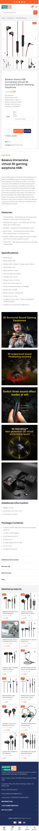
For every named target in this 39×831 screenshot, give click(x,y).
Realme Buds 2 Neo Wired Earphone (8, 696)
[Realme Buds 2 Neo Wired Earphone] (10, 685)
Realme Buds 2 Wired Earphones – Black (28, 696)
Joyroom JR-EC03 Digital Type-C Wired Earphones (27, 613)
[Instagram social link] (17, 2)
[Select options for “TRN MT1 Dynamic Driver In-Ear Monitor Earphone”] (34, 707)
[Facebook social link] (14, 2)
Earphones (10, 18)
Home (3, 18)
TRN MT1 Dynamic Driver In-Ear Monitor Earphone (28, 725)
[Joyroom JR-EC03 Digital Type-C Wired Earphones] (29, 601)
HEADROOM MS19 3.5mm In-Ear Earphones (10, 612)
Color (8, 117)
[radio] (23, 112)
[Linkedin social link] (24, 2)
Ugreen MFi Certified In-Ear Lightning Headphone (10, 753)
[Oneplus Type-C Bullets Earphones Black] (10, 657)
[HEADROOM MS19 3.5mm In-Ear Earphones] (10, 601)
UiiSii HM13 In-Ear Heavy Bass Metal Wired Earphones (28, 753)
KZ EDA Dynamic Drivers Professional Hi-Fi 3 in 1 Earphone (9, 641)
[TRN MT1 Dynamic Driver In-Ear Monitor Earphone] (29, 713)
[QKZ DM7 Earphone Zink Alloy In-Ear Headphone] (29, 657)
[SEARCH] (35, 12)
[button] (4, 39)
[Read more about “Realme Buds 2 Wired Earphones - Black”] (34, 679)
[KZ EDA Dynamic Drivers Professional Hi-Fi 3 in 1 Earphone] (10, 629)
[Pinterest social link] (22, 2)
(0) (11, 615)
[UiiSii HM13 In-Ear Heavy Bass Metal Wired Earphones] (29, 741)
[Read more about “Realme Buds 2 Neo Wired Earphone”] (16, 679)
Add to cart (18, 131)
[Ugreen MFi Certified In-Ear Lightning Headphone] (10, 741)
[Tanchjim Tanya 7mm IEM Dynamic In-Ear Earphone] (10, 713)
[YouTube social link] (19, 2)
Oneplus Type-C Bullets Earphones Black (10, 668)
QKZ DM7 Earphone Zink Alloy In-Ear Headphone (28, 668)
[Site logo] (7, 7)
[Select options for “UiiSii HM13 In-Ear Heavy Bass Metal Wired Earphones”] (34, 735)
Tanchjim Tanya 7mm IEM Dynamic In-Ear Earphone (9, 725)
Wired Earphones (21, 18)
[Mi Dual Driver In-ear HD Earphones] (29, 629)
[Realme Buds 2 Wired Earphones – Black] (29, 685)
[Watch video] (5, 53)
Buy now (27, 131)
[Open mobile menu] (36, 7)
